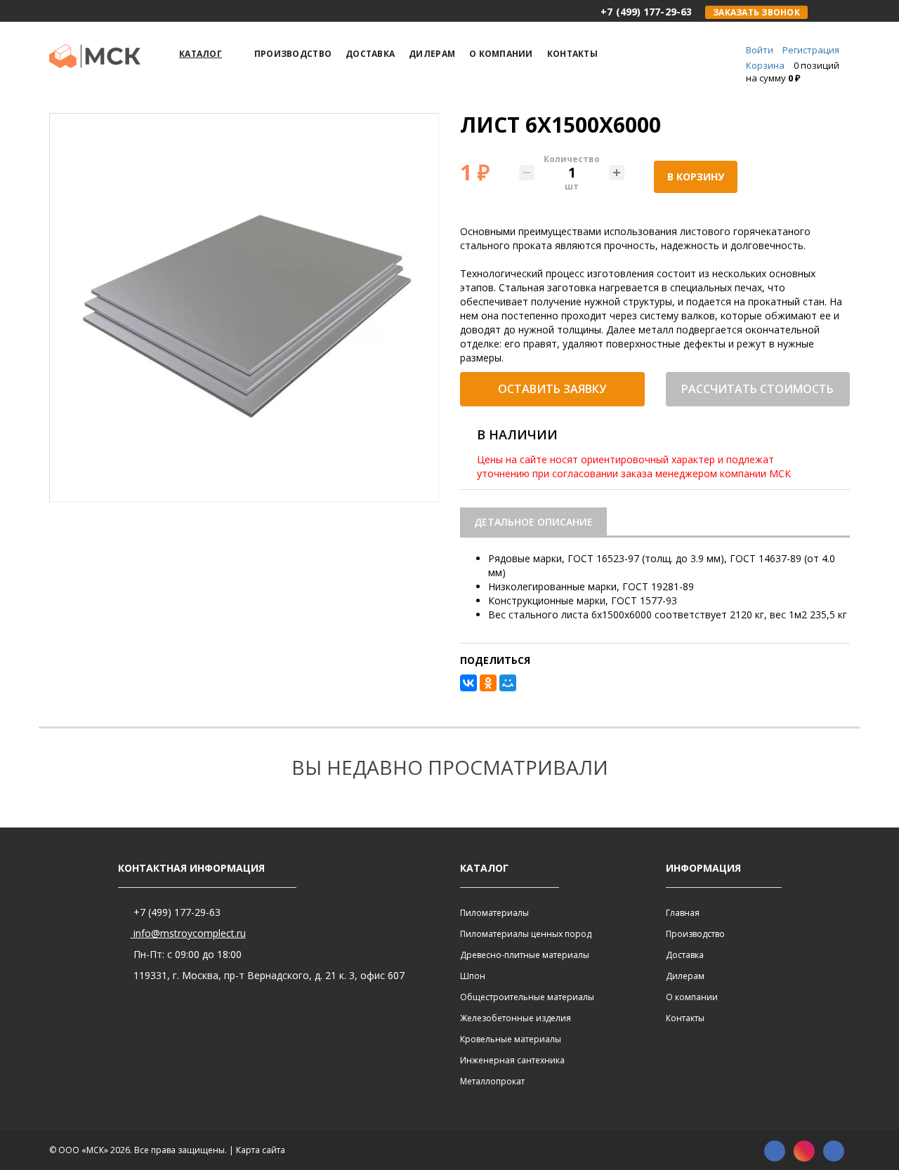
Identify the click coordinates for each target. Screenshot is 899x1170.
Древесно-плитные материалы (524, 955)
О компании (692, 997)
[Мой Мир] (507, 682)
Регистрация (810, 50)
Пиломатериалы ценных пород (525, 934)
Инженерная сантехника (512, 1060)
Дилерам (685, 976)
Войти (759, 50)
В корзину (695, 176)
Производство (695, 934)
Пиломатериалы (494, 913)
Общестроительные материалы (527, 997)
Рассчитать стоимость (757, 389)
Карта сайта (260, 1150)
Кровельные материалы (510, 1039)
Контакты (685, 1018)
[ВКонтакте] (468, 682)
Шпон (472, 976)
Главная (683, 913)
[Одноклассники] (488, 682)
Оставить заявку (552, 389)
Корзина (765, 65)
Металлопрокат (492, 1081)
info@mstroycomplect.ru (188, 933)
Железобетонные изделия (515, 1018)
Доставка (685, 955)
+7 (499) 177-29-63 (176, 912)
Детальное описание (533, 522)
